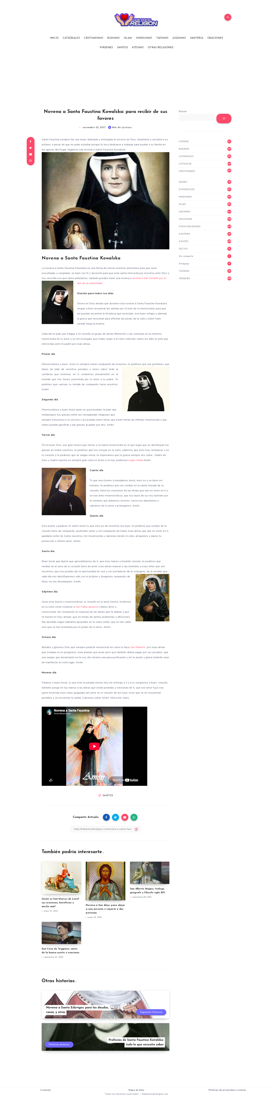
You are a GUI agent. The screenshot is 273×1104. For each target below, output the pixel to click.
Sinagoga (184, 263)
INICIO (54, 38)
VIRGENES (106, 47)
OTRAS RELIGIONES (160, 47)
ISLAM (128, 38)
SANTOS (122, 47)
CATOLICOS (185, 163)
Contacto (45, 1090)
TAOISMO (162, 38)
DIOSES (183, 181)
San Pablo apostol (87, 607)
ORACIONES (215, 38)
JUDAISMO (179, 38)
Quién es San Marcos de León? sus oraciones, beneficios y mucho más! (60, 903)
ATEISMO (138, 47)
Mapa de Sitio (136, 1090)
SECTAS (183, 248)
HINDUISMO (144, 38)
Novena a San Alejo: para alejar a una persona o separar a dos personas (105, 909)
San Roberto (138, 647)
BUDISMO (113, 38)
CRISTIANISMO (93, 38)
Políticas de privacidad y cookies (227, 1090)
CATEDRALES (71, 38)
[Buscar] (223, 118)
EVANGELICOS (187, 189)
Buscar (183, 111)
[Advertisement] (136, 79)
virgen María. (135, 460)
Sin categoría (186, 256)
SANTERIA (196, 38)
